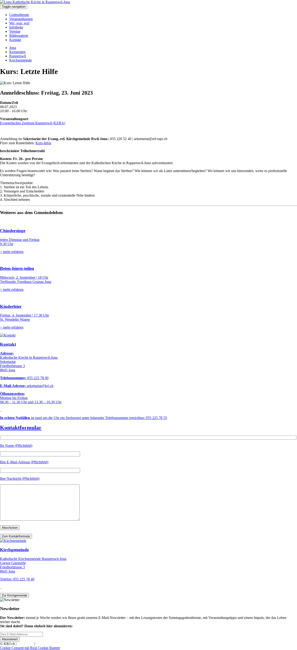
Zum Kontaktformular (16, 536)
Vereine (14, 31)
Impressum (25, 644)
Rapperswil (17, 56)
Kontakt (15, 40)
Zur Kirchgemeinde (14, 595)
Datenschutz (45, 644)
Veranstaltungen (21, 19)
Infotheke (16, 27)
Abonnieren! (10, 639)
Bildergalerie (18, 36)
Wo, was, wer (19, 23)
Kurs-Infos (43, 143)
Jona (12, 48)
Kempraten (17, 52)
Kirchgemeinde (20, 60)
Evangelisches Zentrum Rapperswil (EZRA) (32, 123)
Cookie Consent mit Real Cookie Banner (30, 648)
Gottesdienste (19, 15)
